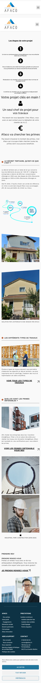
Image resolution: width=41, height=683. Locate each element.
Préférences (20, 678)
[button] (38, 7)
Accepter (20, 667)
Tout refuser (20, 673)
